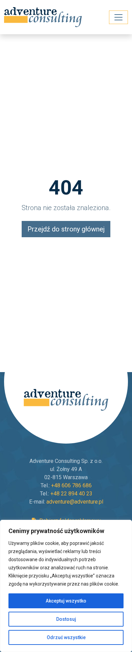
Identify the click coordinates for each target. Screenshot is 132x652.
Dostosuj (66, 619)
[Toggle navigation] (118, 17)
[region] (66, 586)
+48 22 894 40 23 (71, 493)
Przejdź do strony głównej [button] (66, 229)
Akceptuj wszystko (66, 601)
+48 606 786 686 (71, 485)
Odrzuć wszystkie (66, 637)
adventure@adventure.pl (74, 501)
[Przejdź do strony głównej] (43, 17)
